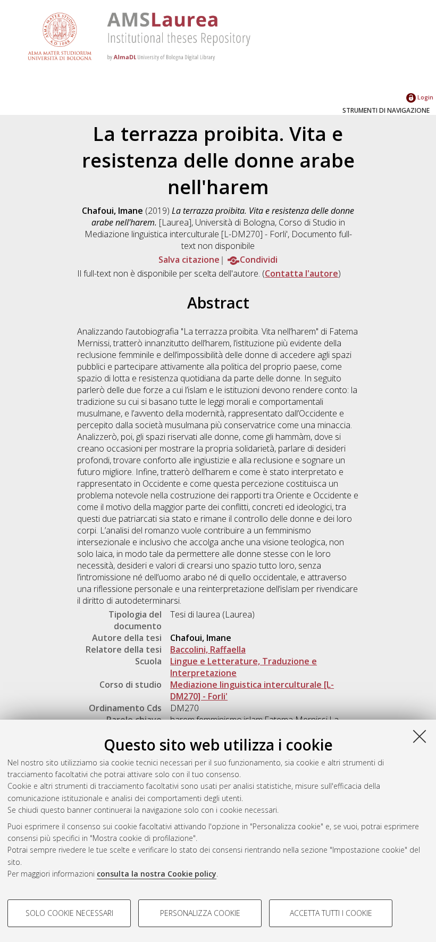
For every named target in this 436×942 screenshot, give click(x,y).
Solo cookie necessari (69, 913)
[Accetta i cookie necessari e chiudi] (419, 736)
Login (424, 97)
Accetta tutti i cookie (331, 913)
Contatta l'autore (301, 273)
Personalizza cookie (200, 913)
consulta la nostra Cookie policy (156, 874)
